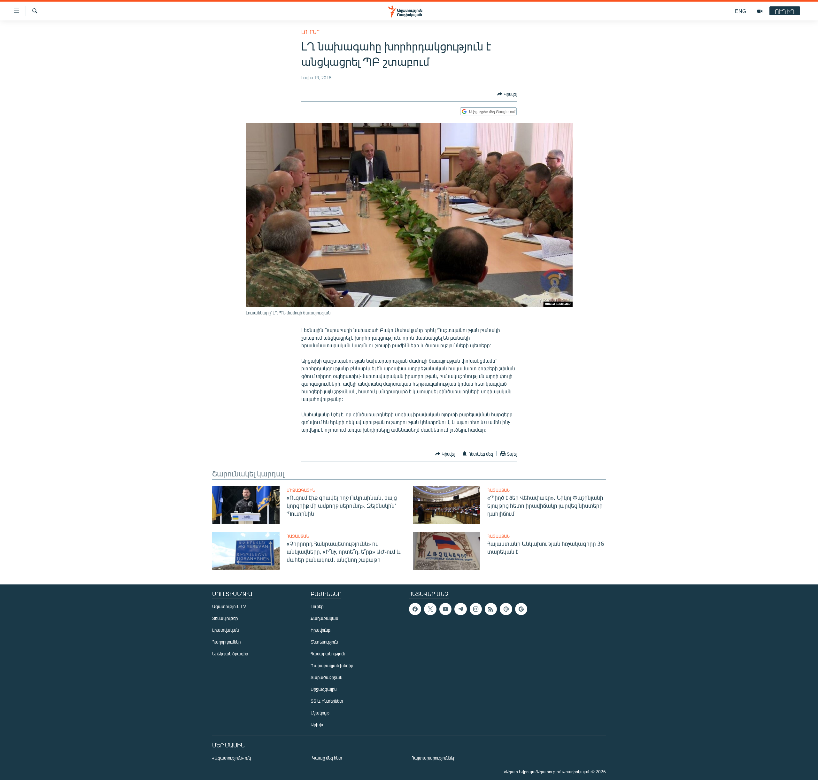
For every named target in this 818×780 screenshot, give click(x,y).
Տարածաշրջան (326, 677)
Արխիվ (317, 724)
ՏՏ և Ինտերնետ (327, 701)
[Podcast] (506, 609)
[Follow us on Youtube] (445, 609)
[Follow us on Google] (521, 609)
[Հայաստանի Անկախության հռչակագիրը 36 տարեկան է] (446, 551)
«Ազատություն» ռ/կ (231, 758)
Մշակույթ (320, 712)
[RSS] (491, 609)
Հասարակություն (328, 653)
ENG (740, 11)
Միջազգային (301, 490)
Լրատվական (225, 630)
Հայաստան (498, 490)
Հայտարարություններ (433, 758)
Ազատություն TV (229, 606)
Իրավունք (320, 630)
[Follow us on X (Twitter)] (430, 609)
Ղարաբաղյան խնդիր (332, 665)
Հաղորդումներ (226, 642)
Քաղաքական (324, 618)
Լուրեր (310, 32)
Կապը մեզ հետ (327, 758)
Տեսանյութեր (225, 618)
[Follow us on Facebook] (415, 609)
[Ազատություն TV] (759, 11)
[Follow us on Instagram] (476, 609)
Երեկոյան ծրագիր (230, 653)
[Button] (507, 94)
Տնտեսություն (324, 642)
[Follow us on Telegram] (460, 609)
